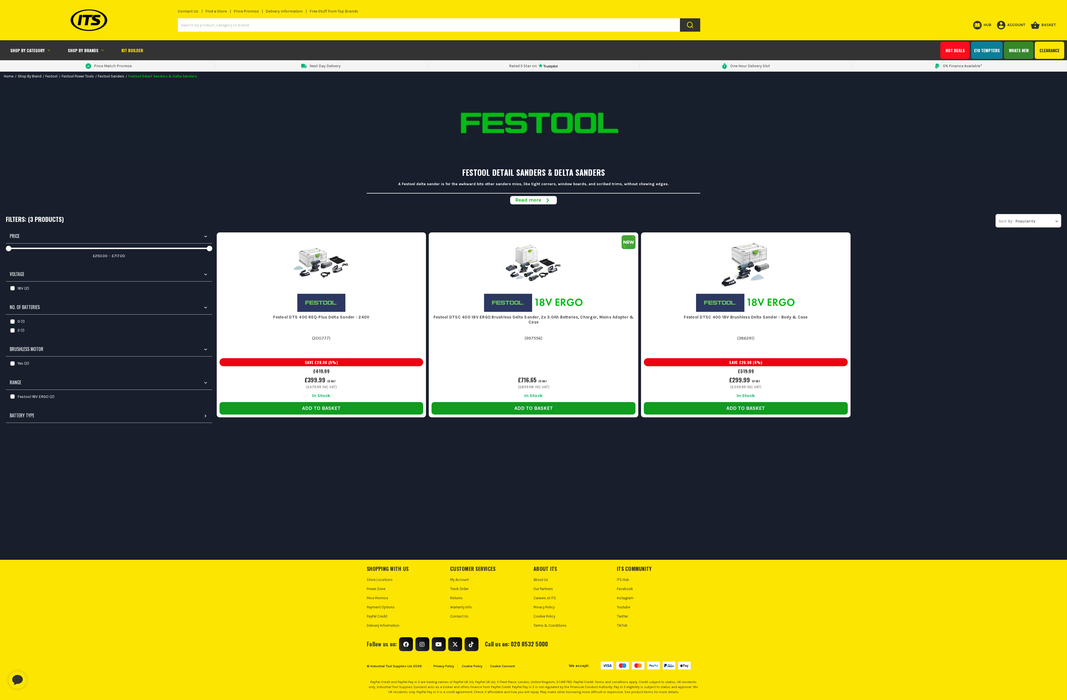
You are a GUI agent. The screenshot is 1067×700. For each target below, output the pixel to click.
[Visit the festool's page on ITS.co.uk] (321, 302)
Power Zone (376, 589)
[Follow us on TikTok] (471, 644)
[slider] (8, 248)
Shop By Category (27, 50)
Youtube (623, 607)
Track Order (459, 589)
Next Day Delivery (325, 66)
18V (23, 288)
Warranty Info (461, 607)
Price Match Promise (113, 66)
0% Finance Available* (962, 66)
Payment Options (381, 607)
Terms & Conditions (550, 625)
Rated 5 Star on (523, 66)
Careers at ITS (545, 598)
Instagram (625, 598)
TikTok (622, 625)
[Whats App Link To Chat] (35, 677)
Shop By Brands (83, 50)
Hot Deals (955, 50)
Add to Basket (321, 408)
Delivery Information (284, 11)
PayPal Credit (377, 616)
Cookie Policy (544, 616)
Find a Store (216, 11)
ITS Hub (623, 580)
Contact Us (188, 11)
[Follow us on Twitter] (455, 644)
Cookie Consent (502, 666)
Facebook (625, 589)
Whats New (1019, 50)
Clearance (1049, 50)
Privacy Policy (544, 607)
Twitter (622, 616)
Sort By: (1006, 221)
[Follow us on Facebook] (406, 644)
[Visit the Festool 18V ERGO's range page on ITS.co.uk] (559, 302)
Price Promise (246, 11)
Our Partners (543, 589)
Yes (23, 363)
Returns (456, 598)
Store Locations (380, 580)
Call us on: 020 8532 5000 (516, 644)
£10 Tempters (987, 50)
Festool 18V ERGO (36, 396)
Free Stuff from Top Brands (334, 11)
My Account (459, 580)
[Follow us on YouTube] (439, 644)
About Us (541, 580)
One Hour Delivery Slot (750, 66)
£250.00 (100, 256)
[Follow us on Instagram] (422, 644)
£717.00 (118, 256)
